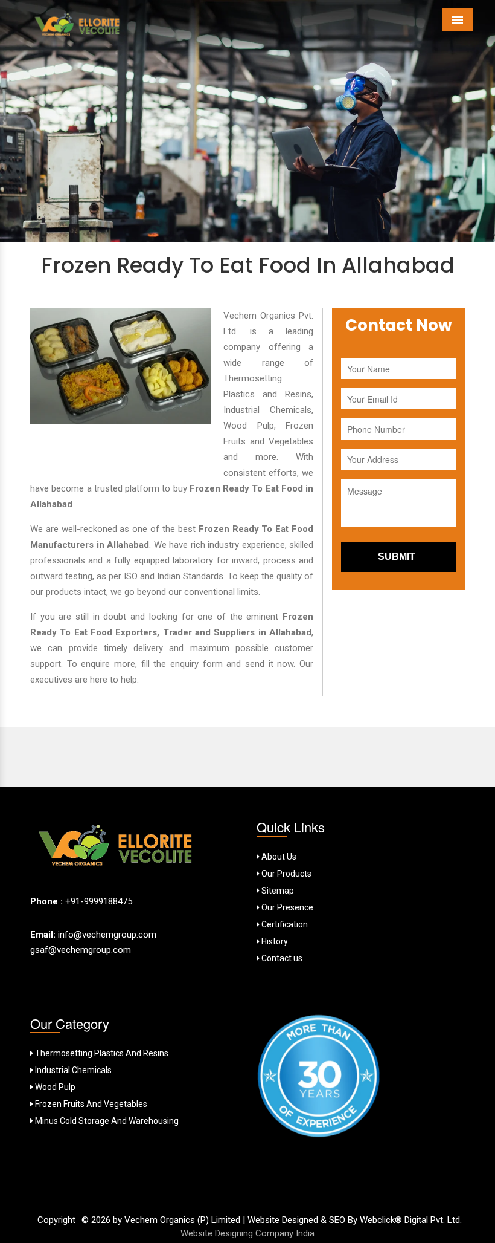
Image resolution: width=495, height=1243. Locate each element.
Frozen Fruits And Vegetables (90, 1104)
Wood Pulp (54, 1087)
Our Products (285, 873)
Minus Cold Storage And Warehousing (106, 1121)
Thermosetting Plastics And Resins (100, 1053)
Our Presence (286, 907)
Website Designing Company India (247, 1233)
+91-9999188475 (98, 901)
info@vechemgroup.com (106, 934)
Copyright (56, 1220)
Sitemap (277, 890)
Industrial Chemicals (72, 1070)
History (274, 941)
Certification (284, 924)
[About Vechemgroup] (116, 849)
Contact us (281, 958)
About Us (278, 857)
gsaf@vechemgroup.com (80, 949)
